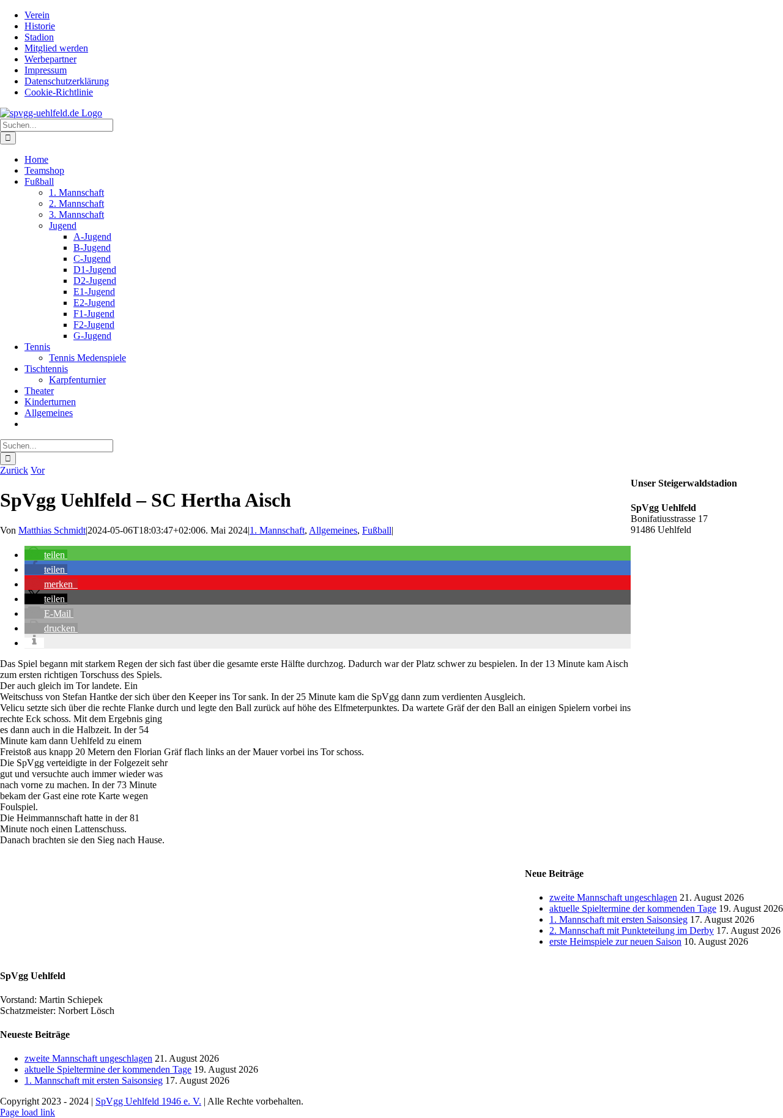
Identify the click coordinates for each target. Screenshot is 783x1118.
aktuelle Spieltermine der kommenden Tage (632, 908)
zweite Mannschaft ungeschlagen (613, 897)
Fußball (377, 530)
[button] (45, 555)
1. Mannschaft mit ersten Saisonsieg (618, 919)
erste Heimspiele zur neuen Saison (615, 941)
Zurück (14, 470)
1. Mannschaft (277, 530)
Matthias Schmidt (52, 530)
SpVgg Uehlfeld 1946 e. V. (148, 1101)
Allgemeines (333, 530)
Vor (38, 470)
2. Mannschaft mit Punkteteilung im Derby (631, 930)
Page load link (27, 1112)
